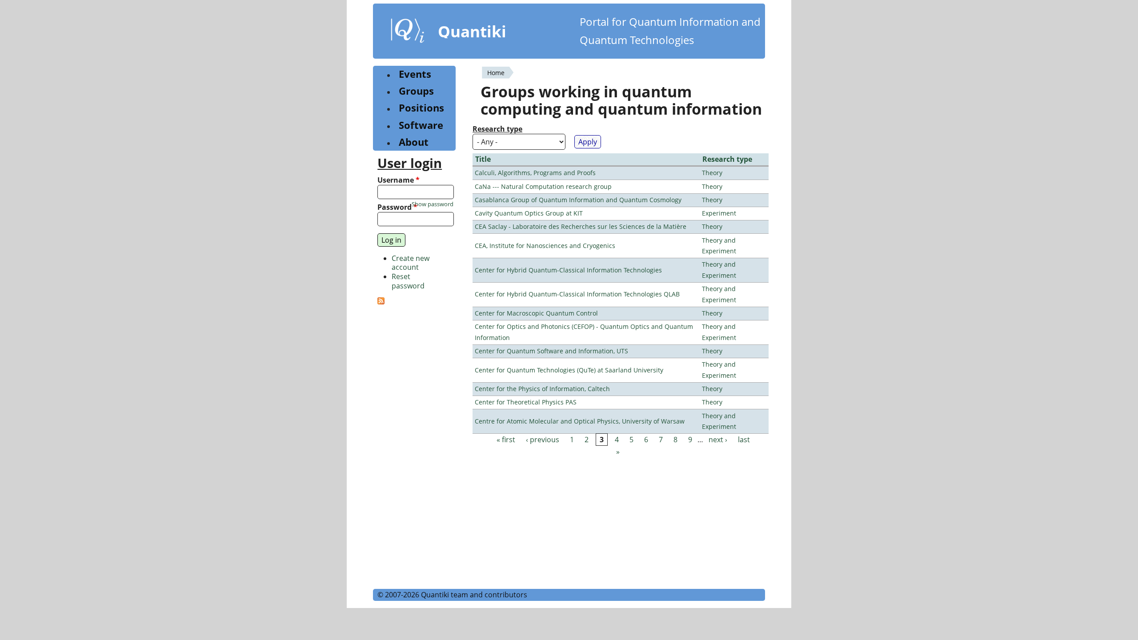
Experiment (719, 213)
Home (496, 72)
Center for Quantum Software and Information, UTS (551, 351)
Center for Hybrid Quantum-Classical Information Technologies (568, 270)
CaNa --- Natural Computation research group (543, 186)
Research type (497, 129)
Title (483, 159)
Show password (432, 204)
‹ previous (542, 439)
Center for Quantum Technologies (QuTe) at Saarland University (569, 370)
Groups (416, 91)
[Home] (407, 32)
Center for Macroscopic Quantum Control (536, 313)
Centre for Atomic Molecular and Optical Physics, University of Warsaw (580, 421)
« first (506, 439)
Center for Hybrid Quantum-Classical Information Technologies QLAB (577, 294)
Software (421, 125)
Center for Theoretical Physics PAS (526, 402)
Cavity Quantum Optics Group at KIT (529, 213)
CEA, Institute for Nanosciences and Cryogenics (545, 245)
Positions (421, 108)
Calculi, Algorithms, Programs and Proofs (535, 172)
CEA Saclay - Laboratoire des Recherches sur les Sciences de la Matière (580, 226)
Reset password (408, 281)
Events (415, 74)
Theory (712, 172)
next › (718, 439)
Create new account (410, 262)
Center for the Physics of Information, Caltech (542, 388)
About (414, 142)
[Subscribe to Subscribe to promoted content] (381, 302)
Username (398, 180)
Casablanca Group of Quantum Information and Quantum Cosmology (578, 200)
